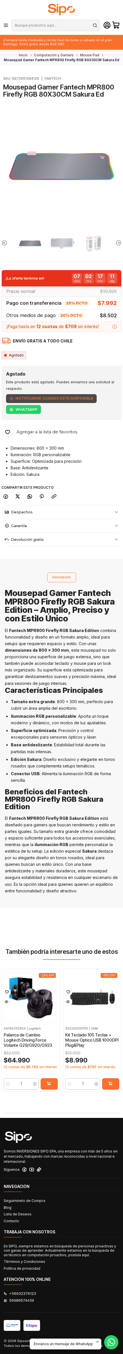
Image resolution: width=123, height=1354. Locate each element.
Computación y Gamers (54, 55)
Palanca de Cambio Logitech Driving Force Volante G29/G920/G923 (28, 1040)
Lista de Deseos (17, 1214)
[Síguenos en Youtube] (31, 1169)
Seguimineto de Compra (24, 1201)
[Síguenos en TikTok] (39, 1169)
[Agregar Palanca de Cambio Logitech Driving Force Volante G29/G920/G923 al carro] (49, 1084)
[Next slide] (117, 243)
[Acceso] (107, 25)
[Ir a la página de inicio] (61, 9)
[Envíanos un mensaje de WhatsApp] (111, 1342)
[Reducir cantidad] (7, 1083)
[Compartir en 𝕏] (17, 496)
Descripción (61, 577)
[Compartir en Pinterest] (41, 496)
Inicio (23, 55)
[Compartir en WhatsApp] (30, 496)
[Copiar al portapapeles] (54, 496)
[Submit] (95, 25)
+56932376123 (22, 1293)
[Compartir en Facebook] (5, 496)
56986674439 (21, 1300)
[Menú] (6, 25)
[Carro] (116, 25)
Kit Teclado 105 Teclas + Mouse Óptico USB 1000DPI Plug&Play (91, 1040)
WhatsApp (26, 409)
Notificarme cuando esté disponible (54, 398)
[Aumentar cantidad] (34, 1083)
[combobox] (55, 25)
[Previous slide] (5, 243)
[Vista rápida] (7, 1002)
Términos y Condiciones (24, 1261)
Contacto (11, 1221)
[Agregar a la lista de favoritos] (7, 992)
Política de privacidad (22, 1268)
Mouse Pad (89, 55)
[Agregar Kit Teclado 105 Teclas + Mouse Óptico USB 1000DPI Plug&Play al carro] (110, 1084)
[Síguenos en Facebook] (24, 1169)
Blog (7, 1207)
